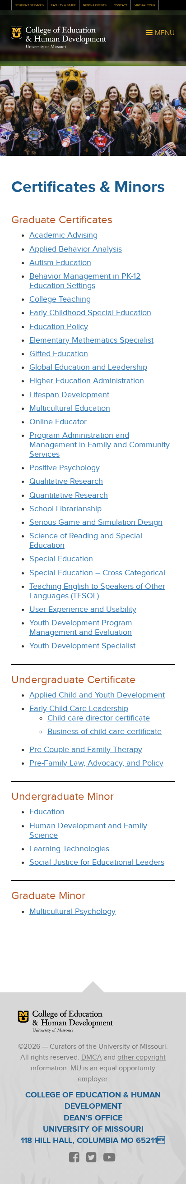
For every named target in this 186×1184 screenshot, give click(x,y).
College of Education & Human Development (66, 35)
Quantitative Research (68, 495)
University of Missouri (46, 47)
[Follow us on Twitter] (91, 1157)
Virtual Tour (145, 5)
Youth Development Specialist (82, 646)
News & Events (95, 5)
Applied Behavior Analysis (75, 249)
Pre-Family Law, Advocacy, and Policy (96, 763)
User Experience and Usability (82, 609)
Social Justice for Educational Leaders (96, 862)
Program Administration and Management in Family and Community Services (99, 445)
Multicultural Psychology (72, 911)
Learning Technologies (69, 849)
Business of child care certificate (104, 731)
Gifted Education (58, 353)
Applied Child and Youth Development (97, 695)
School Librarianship (65, 509)
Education (47, 812)
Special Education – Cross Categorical (97, 573)
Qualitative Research (66, 481)
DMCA (91, 1057)
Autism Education (60, 262)
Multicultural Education (69, 408)
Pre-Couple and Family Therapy (85, 749)
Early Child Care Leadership (78, 708)
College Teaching (60, 299)
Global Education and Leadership (88, 367)
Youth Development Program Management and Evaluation (80, 627)
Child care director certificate (98, 718)
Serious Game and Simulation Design (96, 522)
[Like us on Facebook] (74, 1157)
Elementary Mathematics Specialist (91, 340)
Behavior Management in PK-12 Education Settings (85, 280)
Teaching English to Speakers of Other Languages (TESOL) (97, 591)
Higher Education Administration (86, 380)
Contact (120, 5)
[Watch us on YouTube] (109, 1157)
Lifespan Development (69, 394)
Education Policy (58, 326)
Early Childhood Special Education (90, 312)
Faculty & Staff (63, 5)
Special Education (61, 559)
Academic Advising (63, 235)
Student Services (29, 5)
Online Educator (58, 422)
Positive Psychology (64, 468)
